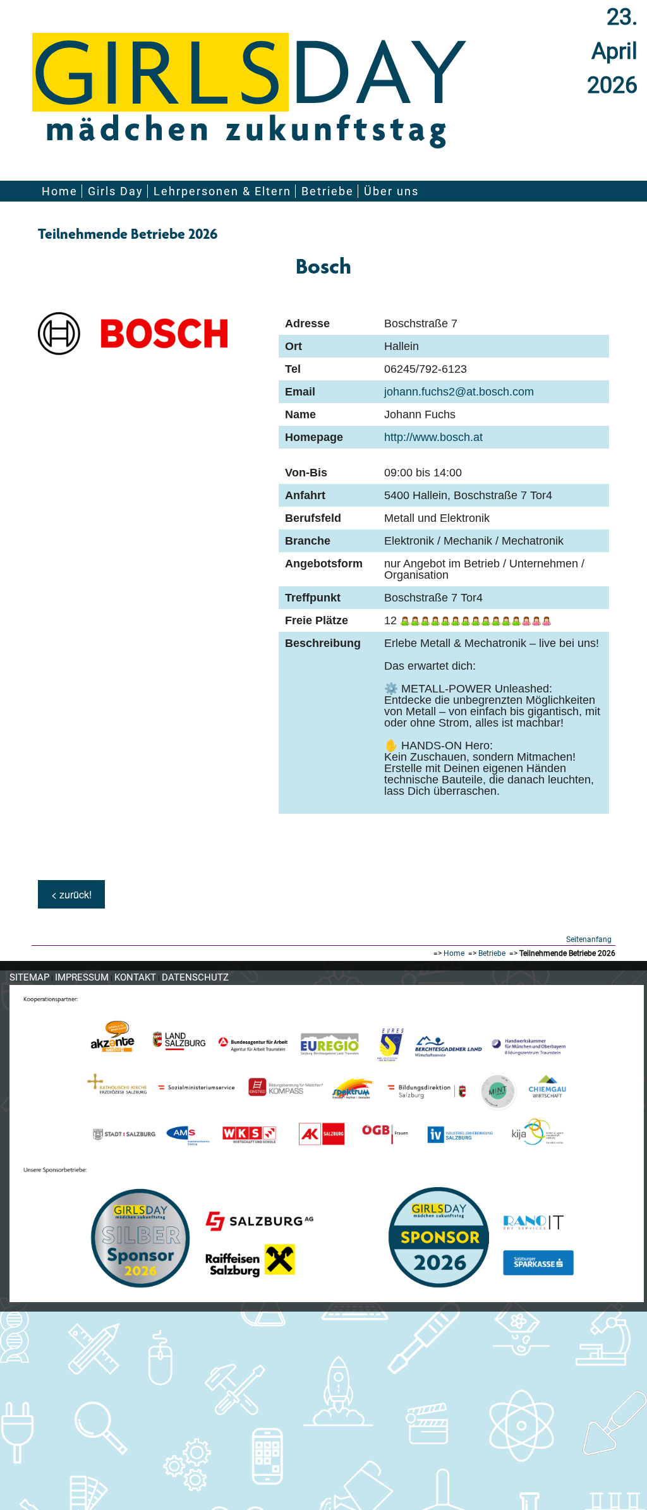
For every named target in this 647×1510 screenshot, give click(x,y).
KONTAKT (135, 977)
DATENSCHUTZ (195, 977)
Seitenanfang (589, 939)
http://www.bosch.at (433, 437)
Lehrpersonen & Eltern (222, 191)
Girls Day (115, 191)
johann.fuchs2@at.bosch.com (459, 391)
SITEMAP (29, 977)
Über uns (391, 191)
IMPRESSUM (82, 977)
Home (60, 191)
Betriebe (327, 191)
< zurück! (71, 894)
